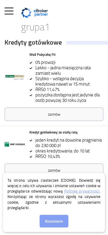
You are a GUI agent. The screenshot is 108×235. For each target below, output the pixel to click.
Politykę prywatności (82, 191)
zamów (54, 114)
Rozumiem (54, 221)
